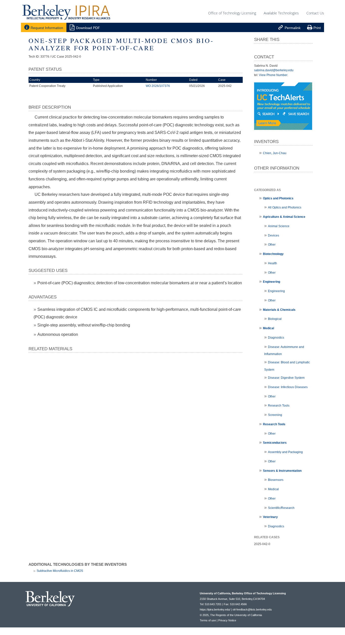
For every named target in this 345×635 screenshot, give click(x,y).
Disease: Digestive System (286, 378)
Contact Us (315, 13)
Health (272, 263)
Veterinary (270, 517)
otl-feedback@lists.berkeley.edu (252, 609)
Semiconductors (275, 442)
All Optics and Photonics (284, 207)
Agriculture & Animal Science (284, 217)
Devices (273, 235)
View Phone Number (273, 75)
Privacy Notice (227, 620)
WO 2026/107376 (158, 86)
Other (272, 244)
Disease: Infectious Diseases (288, 387)
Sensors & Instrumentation (282, 471)
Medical (268, 328)
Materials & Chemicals (279, 310)
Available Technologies (281, 13)
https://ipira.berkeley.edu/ (215, 609)
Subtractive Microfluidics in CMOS (60, 571)
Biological (275, 319)
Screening (275, 415)
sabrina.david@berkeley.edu (273, 70)
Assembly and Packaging (285, 452)
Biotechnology (273, 254)
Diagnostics (276, 337)
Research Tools (278, 405)
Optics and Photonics (278, 198)
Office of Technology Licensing (232, 13)
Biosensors (275, 480)
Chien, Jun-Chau (274, 153)
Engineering (271, 282)
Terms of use (208, 620)
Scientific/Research (281, 508)
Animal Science (278, 226)
